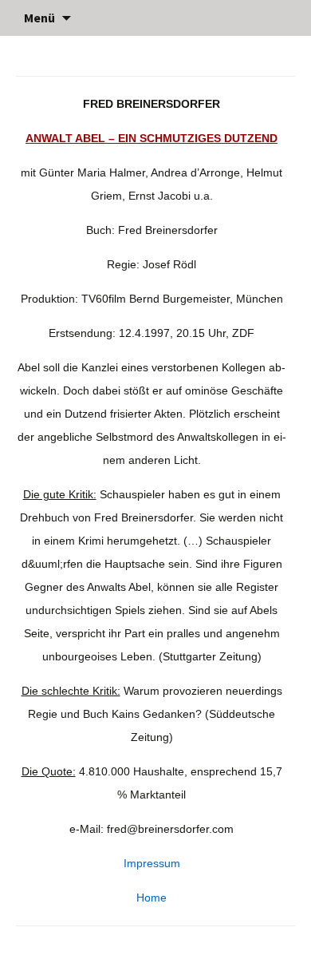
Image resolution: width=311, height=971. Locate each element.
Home (151, 897)
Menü (39, 18)
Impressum (152, 863)
